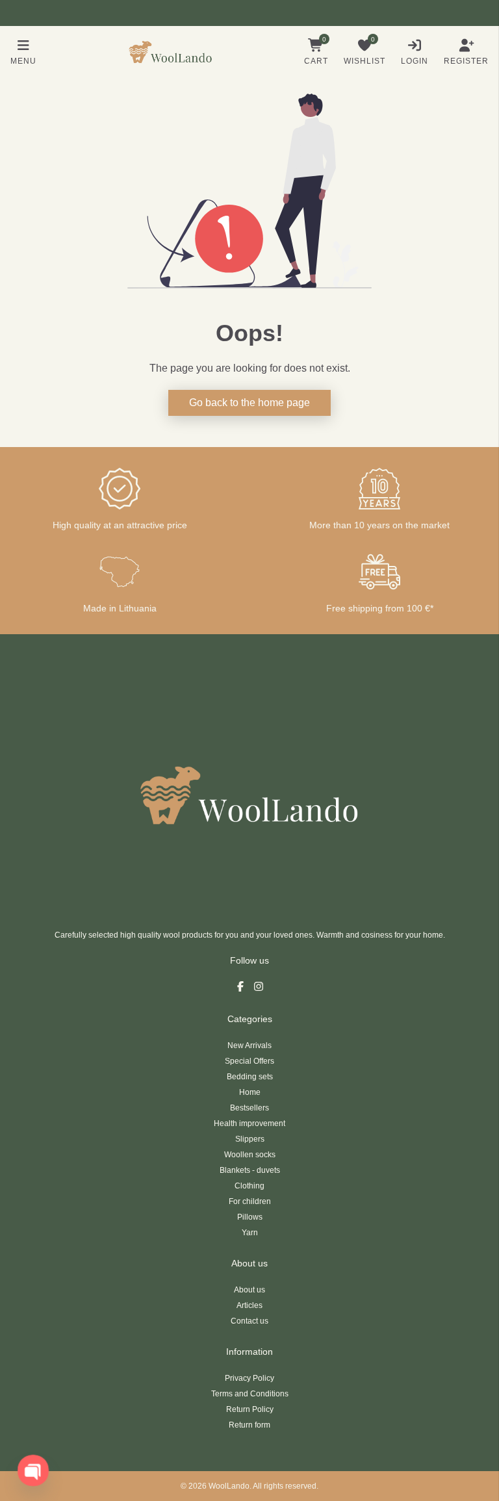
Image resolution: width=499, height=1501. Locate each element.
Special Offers (249, 1061)
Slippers (249, 1139)
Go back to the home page (249, 402)
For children (250, 1201)
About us (249, 1289)
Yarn (250, 1232)
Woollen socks (249, 1154)
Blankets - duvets (250, 1170)
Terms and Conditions (249, 1393)
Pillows (249, 1217)
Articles (249, 1305)
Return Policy (250, 1409)
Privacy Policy (249, 1378)
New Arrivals (249, 1045)
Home (250, 1092)
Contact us (249, 1321)
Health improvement (249, 1123)
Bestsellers (249, 1107)
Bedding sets (250, 1076)
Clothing (249, 1185)
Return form (249, 1425)
